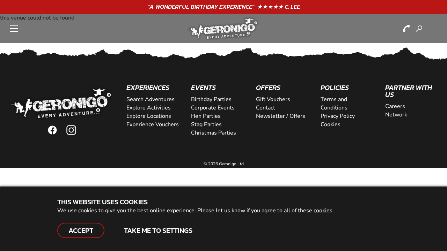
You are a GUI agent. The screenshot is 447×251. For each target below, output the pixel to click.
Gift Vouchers (273, 99)
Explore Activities (148, 108)
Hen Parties (206, 116)
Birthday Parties (211, 99)
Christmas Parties (213, 133)
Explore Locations (148, 116)
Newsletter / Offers (280, 116)
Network (396, 115)
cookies (323, 210)
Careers (395, 106)
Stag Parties (206, 124)
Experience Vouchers (152, 124)
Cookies (330, 124)
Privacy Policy (338, 116)
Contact (265, 108)
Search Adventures (150, 99)
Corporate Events (213, 108)
